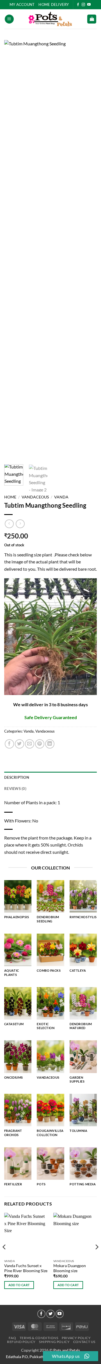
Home (10, 497)
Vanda (61, 497)
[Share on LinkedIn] (49, 744)
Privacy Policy (76, 1338)
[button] (9, 19)
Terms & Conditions (39, 1338)
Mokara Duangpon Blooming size (69, 1268)
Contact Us (84, 1342)
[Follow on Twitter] (50, 1314)
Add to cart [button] (19, 1285)
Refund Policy (21, 1342)
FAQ (12, 1338)
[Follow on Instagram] (83, 5)
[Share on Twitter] (19, 744)
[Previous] (13, 250)
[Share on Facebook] (9, 744)
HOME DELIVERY (53, 4)
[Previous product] (20, 523)
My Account (22, 4)
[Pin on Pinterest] (39, 744)
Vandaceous (35, 497)
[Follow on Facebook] (78, 5)
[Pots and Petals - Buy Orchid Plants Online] (50, 19)
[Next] (88, 250)
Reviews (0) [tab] (15, 788)
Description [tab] (16, 777)
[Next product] (9, 523)
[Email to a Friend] (29, 744)
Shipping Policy (54, 1342)
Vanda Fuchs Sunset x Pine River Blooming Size (25, 1268)
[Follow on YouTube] (89, 5)
